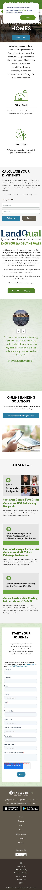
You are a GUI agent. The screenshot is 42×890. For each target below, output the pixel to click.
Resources (21, 821)
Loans (21, 816)
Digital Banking (21, 834)
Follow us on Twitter (21, 854)
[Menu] (39, 12)
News (21, 830)
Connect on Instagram (25, 854)
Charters (21, 843)
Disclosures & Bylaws (21, 873)
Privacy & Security (21, 869)
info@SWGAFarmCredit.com (27, 800)
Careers (21, 838)
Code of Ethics (21, 876)
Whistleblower (21, 879)
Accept (27, 17)
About (21, 825)
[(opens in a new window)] (11, 809)
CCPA (21, 883)
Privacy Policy (22, 10)
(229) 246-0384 (10, 800)
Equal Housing (21, 863)
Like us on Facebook (17, 854)
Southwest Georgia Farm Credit (21, 793)
